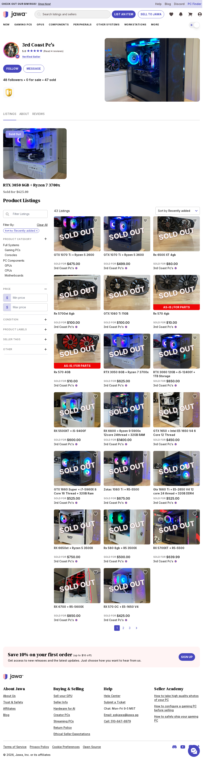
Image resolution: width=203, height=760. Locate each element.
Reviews (38, 113)
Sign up (184, 655)
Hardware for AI (63, 706)
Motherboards (14, 273)
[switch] (191, 25)
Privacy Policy (39, 745)
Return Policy (62, 725)
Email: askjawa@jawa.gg (119, 713)
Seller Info (60, 700)
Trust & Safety (13, 700)
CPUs (8, 268)
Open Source (92, 745)
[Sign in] (199, 14)
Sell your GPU (62, 694)
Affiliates (9, 706)
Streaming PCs (63, 719)
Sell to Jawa (151, 14)
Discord (176, 4)
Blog (165, 4)
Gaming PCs (12, 248)
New (6, 24)
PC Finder (191, 4)
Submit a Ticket (113, 700)
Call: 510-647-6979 (115, 719)
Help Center (110, 694)
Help (155, 4)
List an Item (123, 14)
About (24, 113)
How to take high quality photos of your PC (174, 696)
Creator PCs (61, 713)
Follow (12, 68)
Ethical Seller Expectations (71, 732)
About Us (9, 694)
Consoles (11, 253)
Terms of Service (15, 745)
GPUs (8, 263)
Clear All (42, 223)
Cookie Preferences (66, 745)
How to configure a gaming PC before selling (173, 706)
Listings (9, 113)
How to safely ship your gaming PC (174, 716)
